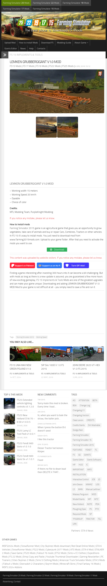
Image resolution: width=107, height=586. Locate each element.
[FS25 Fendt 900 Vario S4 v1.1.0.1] (9, 459)
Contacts (41, 48)
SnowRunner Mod (30, 546)
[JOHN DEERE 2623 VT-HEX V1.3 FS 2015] (88, 353)
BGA (74, 405)
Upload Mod (9, 42)
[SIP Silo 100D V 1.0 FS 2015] (57, 353)
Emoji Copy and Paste (33, 556)
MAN (80, 489)
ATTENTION (84, 400)
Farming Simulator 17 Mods (86, 575)
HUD (81, 464)
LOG (97, 484)
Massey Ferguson (80, 494)
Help (31, 48)
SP (90, 514)
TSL (99, 519)
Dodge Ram (78, 430)
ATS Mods (75, 549)
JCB (93, 479)
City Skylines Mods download (55, 546)
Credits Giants (79, 425)
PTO (97, 509)
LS (74, 489)
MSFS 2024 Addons (12, 567)
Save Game (16, 553)
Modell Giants (79, 499)
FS (74, 455)
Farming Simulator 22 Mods (38, 575)
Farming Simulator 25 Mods (14, 575)
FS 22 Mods (15, 556)
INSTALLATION (79, 474)
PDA (97, 504)
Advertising (8, 581)
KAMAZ (89, 484)
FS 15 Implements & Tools (26, 54)
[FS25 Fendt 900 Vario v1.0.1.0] (9, 447)
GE (79, 455)
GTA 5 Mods (99, 560)
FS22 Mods (38, 549)
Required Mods (79, 514)
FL (96, 450)
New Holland (78, 504)
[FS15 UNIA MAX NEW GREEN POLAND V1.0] (25, 353)
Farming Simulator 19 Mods (62, 575)
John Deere (77, 484)
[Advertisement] (57, 160)
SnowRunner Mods (21, 549)
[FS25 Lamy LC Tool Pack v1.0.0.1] (9, 434)
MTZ (96, 499)
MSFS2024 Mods (11, 546)
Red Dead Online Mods (82, 546)
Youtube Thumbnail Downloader (62, 556)
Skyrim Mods (51, 563)
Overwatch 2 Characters (32, 563)
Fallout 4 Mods (10, 563)
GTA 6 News (87, 530)
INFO (89, 469)
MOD (94, 494)
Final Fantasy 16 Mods (88, 563)
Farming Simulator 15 (82, 440)
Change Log (85, 405)
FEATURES (77, 450)
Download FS (47, 42)
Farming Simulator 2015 (22, 228)
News (23, 48)
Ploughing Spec (79, 509)
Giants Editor (10, 48)
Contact (17, 581)
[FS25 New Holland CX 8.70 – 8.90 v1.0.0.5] (9, 419)
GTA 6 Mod (87, 549)
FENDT (89, 450)
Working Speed (41, 337)
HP (74, 464)
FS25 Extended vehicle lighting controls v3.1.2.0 (25, 403)
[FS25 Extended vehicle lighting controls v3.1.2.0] (9, 403)
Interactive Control (81, 479)
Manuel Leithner (93, 489)
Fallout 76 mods (45, 553)
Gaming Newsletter (89, 556)
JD (99, 479)
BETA (95, 400)
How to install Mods (28, 42)
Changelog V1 (79, 410)
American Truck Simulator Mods (75, 560)
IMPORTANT (78, 469)
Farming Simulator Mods (16, 3)
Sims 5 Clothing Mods (47, 560)
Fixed (40, 460)
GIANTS (87, 455)
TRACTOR (90, 519)
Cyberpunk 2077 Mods (57, 549)
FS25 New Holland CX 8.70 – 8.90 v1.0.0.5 (26, 418)
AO (74, 400)
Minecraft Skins (67, 563)
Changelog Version (81, 415)
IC (87, 464)
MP (89, 499)
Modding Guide (64, 42)
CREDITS (90, 420)
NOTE (89, 504)
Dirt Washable (94, 425)
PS (90, 509)
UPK (74, 524)
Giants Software (94, 459)
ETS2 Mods (60, 553)
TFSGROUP (78, 519)
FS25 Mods (29, 553)
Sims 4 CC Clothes (77, 553)
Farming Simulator (81, 435)
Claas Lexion (78, 420)
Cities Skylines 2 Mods (23, 560)
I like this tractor (46, 439)
